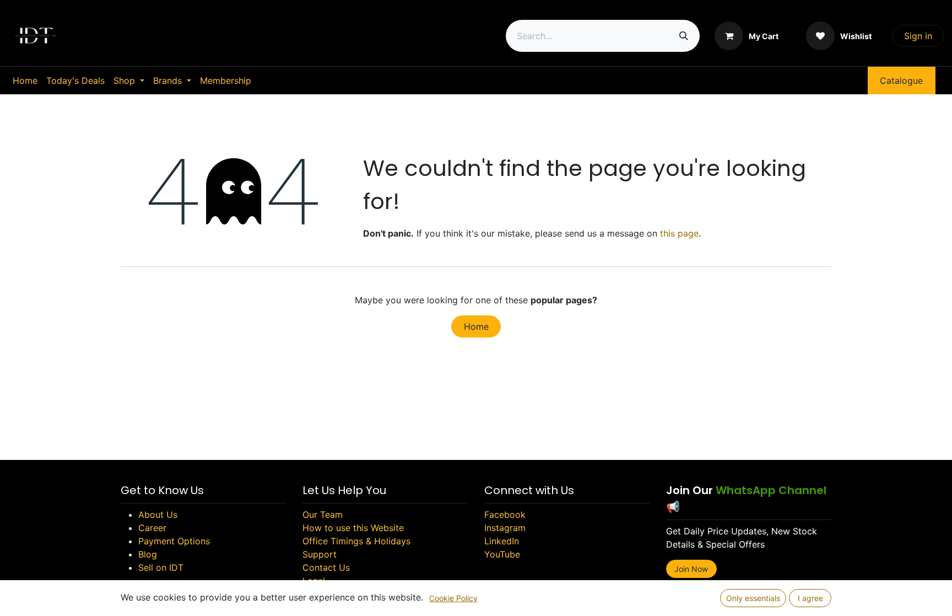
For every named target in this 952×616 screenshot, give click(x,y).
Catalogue (901, 80)
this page (679, 233)
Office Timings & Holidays (356, 541)
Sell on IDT (160, 567)
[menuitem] (25, 80)
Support (319, 554)
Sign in (918, 35)
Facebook (505, 514)
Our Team (322, 514)
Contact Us (326, 567)
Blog (147, 554)
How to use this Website (353, 527)
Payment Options (174, 541)
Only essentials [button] (753, 598)
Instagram (505, 527)
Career (152, 527)
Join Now (691, 569)
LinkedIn (501, 541)
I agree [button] (810, 598)
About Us (157, 514)
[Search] (684, 36)
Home (476, 326)
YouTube (502, 554)
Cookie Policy (453, 598)
